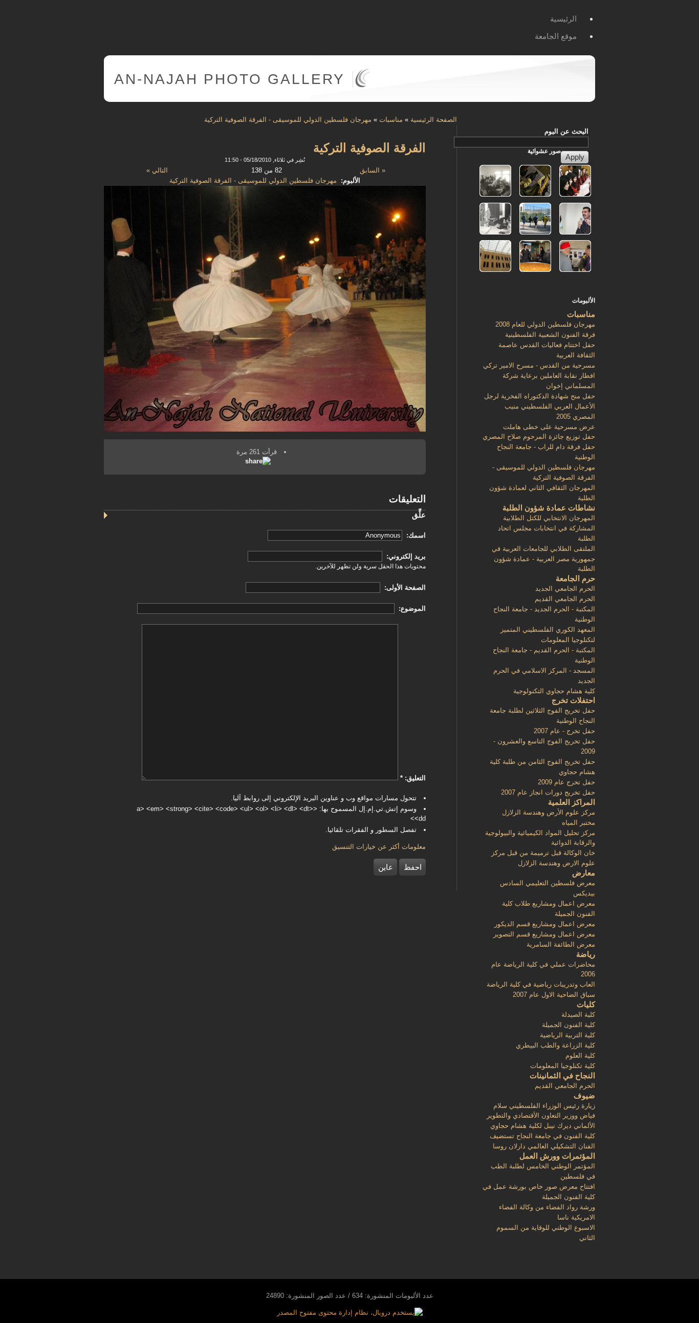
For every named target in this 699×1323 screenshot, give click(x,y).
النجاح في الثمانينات (562, 1075)
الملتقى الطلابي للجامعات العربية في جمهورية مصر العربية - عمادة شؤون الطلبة (543, 559)
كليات (586, 1004)
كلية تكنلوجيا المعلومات (562, 1066)
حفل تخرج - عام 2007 (564, 731)
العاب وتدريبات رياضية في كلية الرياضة (541, 984)
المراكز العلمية (571, 802)
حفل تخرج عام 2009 (566, 782)
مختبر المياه (578, 822)
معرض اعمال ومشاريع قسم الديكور (544, 924)
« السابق (372, 170)
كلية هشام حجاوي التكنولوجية (554, 691)
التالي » (157, 170)
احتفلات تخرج (573, 700)
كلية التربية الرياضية (567, 1035)
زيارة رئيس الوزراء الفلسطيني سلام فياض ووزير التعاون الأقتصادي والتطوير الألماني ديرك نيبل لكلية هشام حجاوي (541, 1116)
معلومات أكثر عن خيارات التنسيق (379, 846)
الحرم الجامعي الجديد (565, 588)
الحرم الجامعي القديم (565, 599)
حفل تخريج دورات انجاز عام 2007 (548, 792)
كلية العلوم (580, 1055)
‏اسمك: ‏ (415, 535)
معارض (583, 872)
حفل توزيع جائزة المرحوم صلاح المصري (539, 436)
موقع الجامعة (556, 36)
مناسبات (391, 119)
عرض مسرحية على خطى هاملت (549, 427)
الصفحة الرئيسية (433, 119)
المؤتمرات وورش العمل (557, 1155)
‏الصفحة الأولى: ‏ (404, 587)
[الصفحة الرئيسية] (362, 85)
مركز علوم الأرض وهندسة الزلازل (548, 812)
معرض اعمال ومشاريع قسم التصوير (544, 934)
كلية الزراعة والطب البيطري (555, 1045)
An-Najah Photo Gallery (229, 79)
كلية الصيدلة (578, 1014)
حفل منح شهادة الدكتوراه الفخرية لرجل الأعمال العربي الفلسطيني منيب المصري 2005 (539, 406)
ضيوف (584, 1095)
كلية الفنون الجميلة (568, 1025)
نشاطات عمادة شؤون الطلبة (549, 507)
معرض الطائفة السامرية (561, 944)
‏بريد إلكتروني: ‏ (405, 556)
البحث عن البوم (566, 131)
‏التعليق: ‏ (413, 778)
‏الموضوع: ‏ (411, 608)
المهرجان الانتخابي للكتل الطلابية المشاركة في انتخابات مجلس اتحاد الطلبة (546, 528)
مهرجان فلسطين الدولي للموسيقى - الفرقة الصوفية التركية (288, 119)
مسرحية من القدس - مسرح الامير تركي (539, 365)
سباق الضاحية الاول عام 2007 (554, 994)
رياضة (585, 954)
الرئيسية (563, 18)
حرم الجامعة (575, 578)
